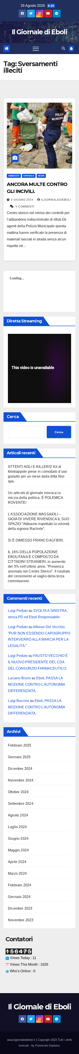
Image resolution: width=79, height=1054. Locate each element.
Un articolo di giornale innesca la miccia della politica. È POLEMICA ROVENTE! (35, 497)
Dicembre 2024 (20, 769)
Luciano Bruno (19, 678)
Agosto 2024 (18, 815)
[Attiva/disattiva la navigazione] (36, 48)
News (41, 175)
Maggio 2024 (18, 850)
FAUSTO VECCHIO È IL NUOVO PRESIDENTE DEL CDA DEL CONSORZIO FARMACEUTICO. (38, 662)
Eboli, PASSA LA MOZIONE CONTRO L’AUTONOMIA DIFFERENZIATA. (36, 684)
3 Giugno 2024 (22, 199)
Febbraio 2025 (19, 745)
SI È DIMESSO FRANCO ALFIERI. (36, 540)
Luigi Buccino (18, 701)
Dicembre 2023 (20, 908)
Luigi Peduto (18, 610)
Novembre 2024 (21, 780)
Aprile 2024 (17, 862)
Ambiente (14, 175)
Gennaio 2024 (19, 897)
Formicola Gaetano (47, 1045)
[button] (63, 48)
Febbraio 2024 (19, 885)
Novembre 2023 (21, 920)
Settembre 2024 (20, 803)
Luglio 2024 (17, 827)
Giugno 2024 (18, 838)
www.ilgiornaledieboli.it (21, 1039)
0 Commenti (25, 206)
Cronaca (28, 175)
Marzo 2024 (17, 873)
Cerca (13, 416)
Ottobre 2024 (18, 792)
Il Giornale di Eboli (39, 32)
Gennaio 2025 (19, 757)
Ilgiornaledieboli (56, 199)
